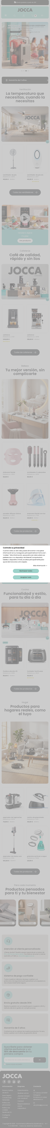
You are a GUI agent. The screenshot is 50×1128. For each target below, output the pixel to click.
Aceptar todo (25, 577)
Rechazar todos (26, 571)
